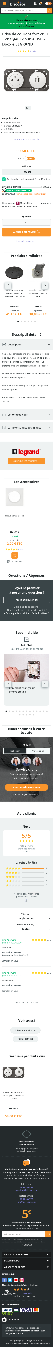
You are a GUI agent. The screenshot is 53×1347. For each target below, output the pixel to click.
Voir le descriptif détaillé (26, 139)
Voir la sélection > (26, 26)
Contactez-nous (12, 1169)
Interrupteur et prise (25, 1030)
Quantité (26, 216)
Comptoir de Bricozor (29, 1330)
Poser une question (27, 600)
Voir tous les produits (25, 461)
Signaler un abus (10, 960)
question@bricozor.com (26, 787)
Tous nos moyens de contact (25, 794)
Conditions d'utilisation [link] (40, 1343)
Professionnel (38, 751)
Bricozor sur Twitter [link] (10, 1280)
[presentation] (8, 285)
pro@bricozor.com (27, 1202)
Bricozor (18, 3)
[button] (18, 321)
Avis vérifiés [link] (33, 893)
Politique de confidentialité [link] (17, 1343)
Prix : (20, 158)
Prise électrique (25, 1038)
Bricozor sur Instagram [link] (22, 1280)
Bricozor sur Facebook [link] (4, 1280)
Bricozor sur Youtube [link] (16, 1280)
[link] (40, 4)
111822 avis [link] (26, 1293)
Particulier (15, 751)
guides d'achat (16, 1333)
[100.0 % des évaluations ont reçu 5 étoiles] (13, 868)
